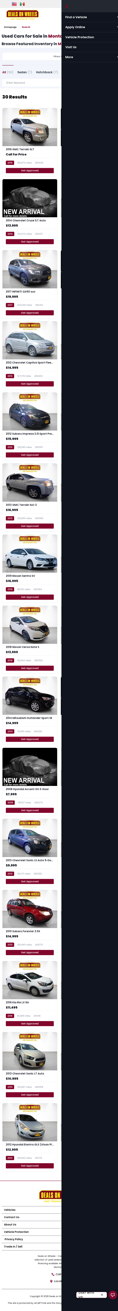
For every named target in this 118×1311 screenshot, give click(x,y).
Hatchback (47, 72)
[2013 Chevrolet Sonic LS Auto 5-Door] (29, 853)
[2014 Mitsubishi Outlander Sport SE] (29, 711)
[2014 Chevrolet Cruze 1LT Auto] (29, 213)
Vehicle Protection (16, 1232)
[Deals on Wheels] (22, 15)
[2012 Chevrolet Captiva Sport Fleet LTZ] (29, 355)
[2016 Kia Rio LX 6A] (29, 995)
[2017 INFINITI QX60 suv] (29, 284)
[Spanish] (22, 3)
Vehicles (10, 1210)
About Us (10, 1224)
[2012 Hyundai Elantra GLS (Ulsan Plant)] (29, 1137)
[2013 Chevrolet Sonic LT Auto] (29, 1066)
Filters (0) (59, 56)
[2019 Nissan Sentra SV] (29, 569)
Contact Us (11, 1217)
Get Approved (30, 170)
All (8, 72)
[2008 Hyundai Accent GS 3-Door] (29, 782)
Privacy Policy (13, 1239)
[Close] (102, 1295)
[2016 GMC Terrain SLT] (29, 142)
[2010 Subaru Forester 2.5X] (29, 924)
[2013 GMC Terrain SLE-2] (29, 497)
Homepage (10, 27)
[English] (14, 3)
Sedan (24, 72)
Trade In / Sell (13, 1246)
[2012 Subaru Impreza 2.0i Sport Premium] (29, 426)
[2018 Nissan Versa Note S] (29, 640)
